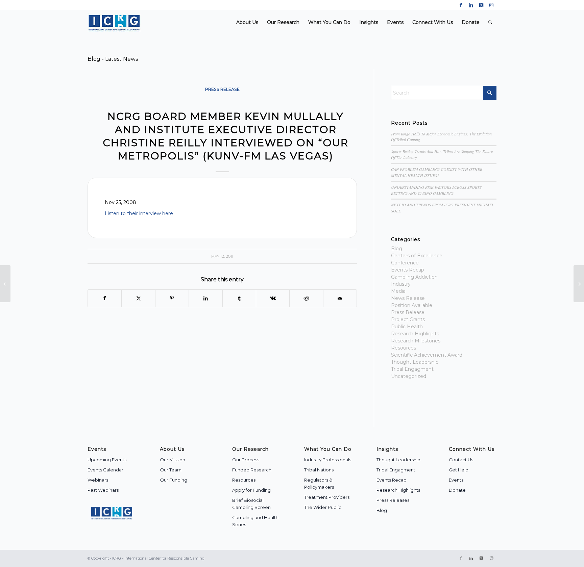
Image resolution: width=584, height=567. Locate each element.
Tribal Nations (319, 469)
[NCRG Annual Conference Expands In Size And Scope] (5, 283)
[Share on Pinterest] (172, 298)
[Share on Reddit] (306, 298)
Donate (457, 490)
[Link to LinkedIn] (471, 5)
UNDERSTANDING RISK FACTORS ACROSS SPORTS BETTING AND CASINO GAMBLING (436, 190)
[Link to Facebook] (461, 5)
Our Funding (173, 480)
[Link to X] (481, 5)
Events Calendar (105, 469)
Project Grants (408, 319)
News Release (408, 298)
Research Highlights (415, 334)
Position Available (411, 305)
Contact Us (461, 459)
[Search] (490, 22)
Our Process (245, 459)
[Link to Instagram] (491, 5)
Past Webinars (103, 490)
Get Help (458, 469)
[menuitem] (247, 22)
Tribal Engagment (412, 369)
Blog (396, 249)
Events (456, 480)
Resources (403, 348)
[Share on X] (138, 298)
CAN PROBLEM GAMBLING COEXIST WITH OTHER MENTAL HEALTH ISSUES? (436, 172)
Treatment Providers (326, 497)
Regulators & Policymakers (319, 483)
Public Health (407, 327)
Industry (401, 284)
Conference (405, 263)
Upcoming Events (107, 459)
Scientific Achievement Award (426, 355)
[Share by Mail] (340, 298)
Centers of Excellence (416, 256)
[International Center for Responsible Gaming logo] (114, 22)
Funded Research (251, 469)
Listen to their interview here (139, 213)
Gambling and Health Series (255, 521)
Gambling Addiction (414, 277)
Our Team (170, 469)
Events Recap (407, 270)
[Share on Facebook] (104, 298)
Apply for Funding (251, 490)
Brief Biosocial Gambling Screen (251, 503)
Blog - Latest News (113, 59)
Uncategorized (408, 376)
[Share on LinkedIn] (205, 298)
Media (398, 291)
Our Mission (172, 459)
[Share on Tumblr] (239, 298)
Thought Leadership (415, 362)
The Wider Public (322, 507)
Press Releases (392, 500)
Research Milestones (415, 341)
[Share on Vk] (272, 298)
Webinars (98, 480)
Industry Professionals (327, 459)
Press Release (222, 89)
